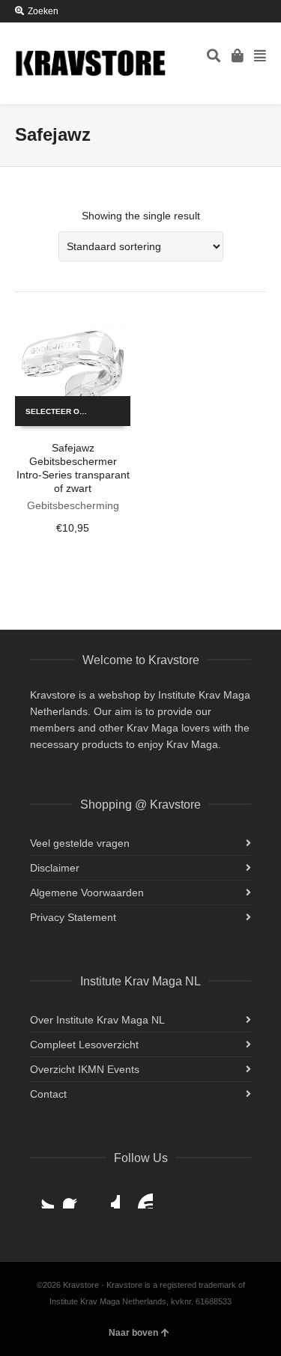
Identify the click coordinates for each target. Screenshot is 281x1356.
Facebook (75, 1196)
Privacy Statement (73, 917)
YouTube (141, 1196)
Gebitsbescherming (73, 505)
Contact (48, 1094)
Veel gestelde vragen (80, 843)
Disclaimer (54, 868)
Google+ (108, 1196)
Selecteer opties (63, 411)
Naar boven (133, 1333)
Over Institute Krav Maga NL (97, 1020)
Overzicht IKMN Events (84, 1069)
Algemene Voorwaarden (87, 893)
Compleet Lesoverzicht (84, 1045)
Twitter (42, 1196)
